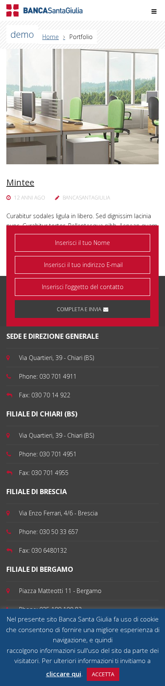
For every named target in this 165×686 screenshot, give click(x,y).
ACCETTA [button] (103, 674)
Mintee (20, 182)
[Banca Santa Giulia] (44, 10)
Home (50, 37)
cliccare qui (63, 673)
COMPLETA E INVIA (79, 309)
